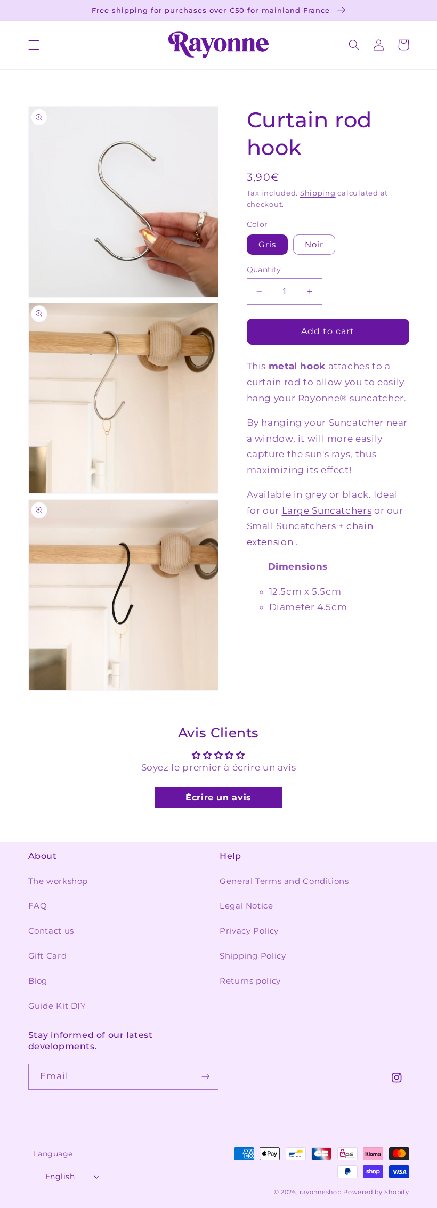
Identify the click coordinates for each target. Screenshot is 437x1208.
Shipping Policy (253, 956)
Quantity (264, 269)
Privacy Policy (249, 931)
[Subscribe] (205, 1077)
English (60, 1176)
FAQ (37, 906)
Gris (267, 244)
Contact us (51, 931)
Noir (314, 244)
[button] (33, 45)
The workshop (58, 881)
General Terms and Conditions (284, 881)
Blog (38, 981)
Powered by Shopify (376, 1192)
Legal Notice (246, 906)
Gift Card (47, 956)
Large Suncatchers (327, 510)
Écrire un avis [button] (218, 797)
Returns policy (250, 981)
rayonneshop (320, 1192)
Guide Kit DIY (57, 1006)
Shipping (318, 193)
